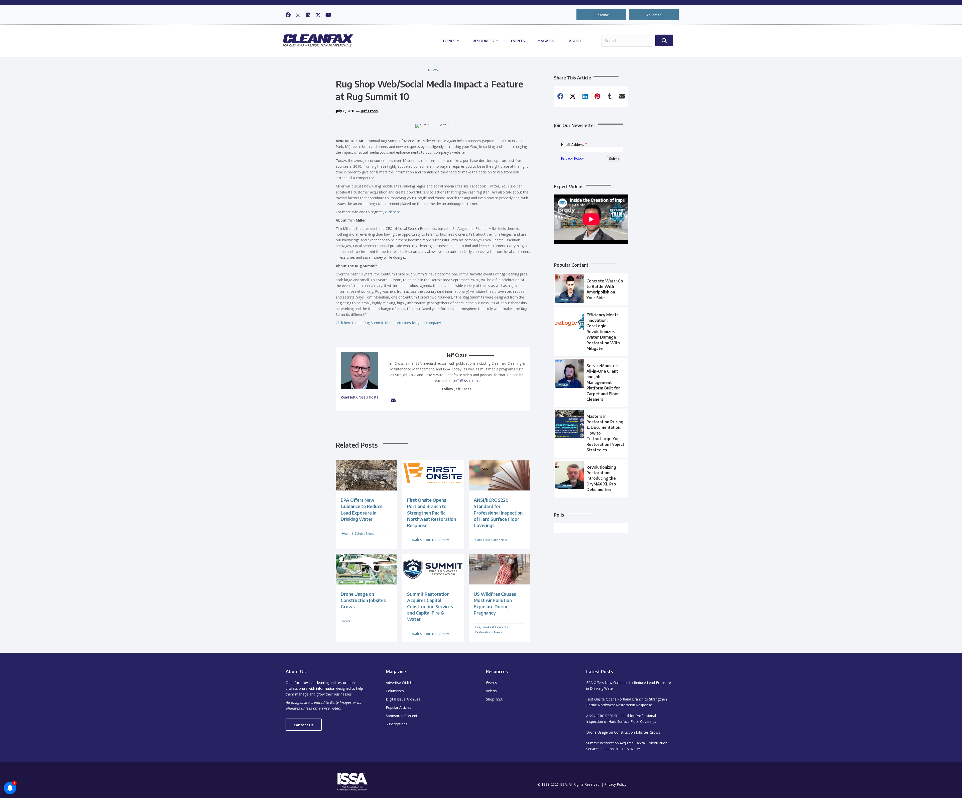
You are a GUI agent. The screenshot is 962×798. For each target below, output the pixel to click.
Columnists (395, 690)
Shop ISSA (494, 699)
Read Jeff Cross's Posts (359, 397)
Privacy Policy (615, 784)
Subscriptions (396, 724)
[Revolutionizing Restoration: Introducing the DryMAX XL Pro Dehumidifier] (591, 478)
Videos (491, 690)
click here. (393, 212)
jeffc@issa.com (465, 380)
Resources (484, 40)
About (575, 40)
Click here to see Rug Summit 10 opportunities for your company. (389, 322)
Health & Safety (353, 533)
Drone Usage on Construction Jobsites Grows (363, 600)
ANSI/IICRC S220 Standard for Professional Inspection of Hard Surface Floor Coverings (498, 512)
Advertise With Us (400, 682)
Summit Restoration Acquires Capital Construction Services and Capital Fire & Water (430, 606)
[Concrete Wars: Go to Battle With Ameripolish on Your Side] (591, 289)
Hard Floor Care (486, 540)
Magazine (546, 40)
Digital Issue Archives (403, 699)
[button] (288, 15)
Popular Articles (398, 707)
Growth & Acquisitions (424, 540)
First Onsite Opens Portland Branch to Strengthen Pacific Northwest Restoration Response (431, 512)
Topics (449, 40)
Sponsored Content (401, 715)
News (433, 69)
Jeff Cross (369, 111)
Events (518, 40)
